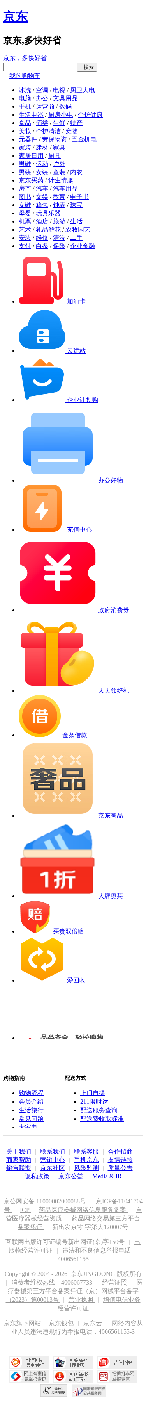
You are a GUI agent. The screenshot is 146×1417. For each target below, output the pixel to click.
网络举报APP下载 (73, 1376)
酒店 (42, 221)
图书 (25, 196)
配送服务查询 (99, 1110)
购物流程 (31, 1093)
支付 (25, 246)
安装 (25, 237)
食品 (25, 123)
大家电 (28, 1127)
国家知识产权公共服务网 (89, 1390)
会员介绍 (31, 1101)
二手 (76, 237)
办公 (42, 98)
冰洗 (25, 90)
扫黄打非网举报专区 (117, 1376)
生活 (76, 221)
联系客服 (86, 1151)
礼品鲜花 (48, 229)
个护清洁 (48, 131)
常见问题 (31, 1118)
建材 (42, 147)
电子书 (79, 196)
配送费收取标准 (102, 1118)
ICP (25, 1209)
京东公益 (70, 1176)
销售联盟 (18, 1168)
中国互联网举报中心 (29, 1376)
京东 (15, 16)
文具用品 (65, 98)
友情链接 (120, 1159)
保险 (59, 246)
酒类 (42, 123)
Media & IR (107, 1176)
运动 (42, 164)
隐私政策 (37, 1176)
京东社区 (52, 1168)
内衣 (76, 172)
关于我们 (18, 1151)
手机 (25, 106)
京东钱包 (62, 1323)
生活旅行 (31, 1110)
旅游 (59, 221)
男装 (25, 172)
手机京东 (86, 1159)
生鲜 (59, 123)
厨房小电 (60, 114)
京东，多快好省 (25, 58)
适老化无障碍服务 (54, 1390)
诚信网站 (117, 1362)
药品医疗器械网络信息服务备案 (83, 1209)
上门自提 (92, 1093)
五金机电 (84, 139)
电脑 (25, 98)
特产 (76, 123)
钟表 (59, 205)
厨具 (54, 155)
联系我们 (52, 1151)
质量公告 (120, 1168)
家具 (59, 147)
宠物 (71, 131)
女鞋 (25, 205)
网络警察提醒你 (73, 1362)
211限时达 (94, 1101)
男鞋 (25, 164)
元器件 (28, 139)
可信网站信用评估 (29, 1362)
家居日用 (31, 155)
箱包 (42, 205)
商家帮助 (18, 1159)
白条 (42, 246)
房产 (25, 188)
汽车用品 (65, 188)
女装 (42, 172)
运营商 (45, 106)
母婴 (25, 213)
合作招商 (120, 1151)
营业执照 (82, 1299)
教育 (59, 196)
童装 (59, 172)
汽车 (42, 188)
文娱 (42, 196)
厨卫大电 (82, 90)
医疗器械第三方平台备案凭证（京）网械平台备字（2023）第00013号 (74, 1291)
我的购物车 (24, 75)
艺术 (25, 229)
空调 (42, 90)
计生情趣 (60, 180)
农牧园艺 (77, 229)
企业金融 (82, 246)
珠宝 (76, 205)
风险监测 (86, 1168)
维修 (42, 237)
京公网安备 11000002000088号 (46, 1201)
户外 (59, 164)
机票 (25, 221)
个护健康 (90, 114)
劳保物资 (54, 139)
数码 (65, 106)
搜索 (87, 67)
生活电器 (31, 114)
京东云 (93, 1323)
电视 (59, 90)
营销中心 (52, 1159)
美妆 (25, 131)
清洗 (59, 237)
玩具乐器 (48, 213)
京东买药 (31, 180)
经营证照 (115, 1282)
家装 (25, 147)
